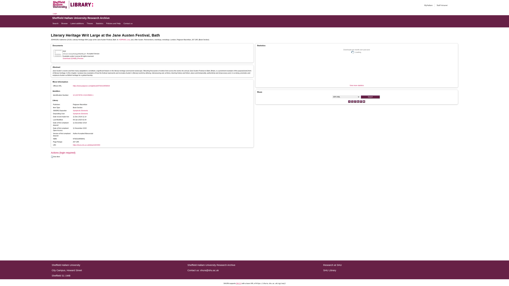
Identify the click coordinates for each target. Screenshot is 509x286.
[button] (52, 157)
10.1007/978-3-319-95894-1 (83, 95)
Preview (80, 58)
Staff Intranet (442, 5)
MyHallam (428, 5)
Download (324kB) (69, 58)
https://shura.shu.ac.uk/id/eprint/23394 (86, 145)
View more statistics (357, 85)
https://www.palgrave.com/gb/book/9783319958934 (91, 86)
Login (55, 14)
